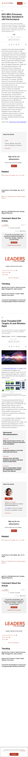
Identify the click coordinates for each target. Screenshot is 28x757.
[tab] (5, 225)
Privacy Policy (22, 750)
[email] (18, 44)
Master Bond (5, 272)
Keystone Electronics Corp (8, 270)
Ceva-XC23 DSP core (10, 368)
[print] (25, 44)
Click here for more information (17, 122)
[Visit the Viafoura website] (23, 231)
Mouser (4, 274)
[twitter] (14, 44)
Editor (9, 508)
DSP (2, 10)
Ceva (20, 368)
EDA (2, 317)
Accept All (14, 754)
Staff (14, 34)
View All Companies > (14, 277)
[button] (3, 3)
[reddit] (16, 44)
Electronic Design (21, 336)
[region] (14, 228)
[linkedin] (11, 44)
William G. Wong (6, 336)
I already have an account (14, 245)
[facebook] (9, 44)
